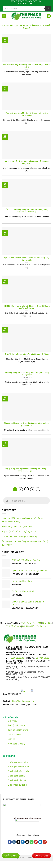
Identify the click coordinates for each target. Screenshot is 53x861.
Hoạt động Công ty (16, 744)
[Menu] (4, 16)
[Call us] (28, 4)
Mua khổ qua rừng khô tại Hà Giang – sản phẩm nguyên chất (27, 114)
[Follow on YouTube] (45, 842)
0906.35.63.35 (17, 658)
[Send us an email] (26, 4)
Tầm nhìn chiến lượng (18, 730)
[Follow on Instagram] (14, 842)
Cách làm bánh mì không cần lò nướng (20, 536)
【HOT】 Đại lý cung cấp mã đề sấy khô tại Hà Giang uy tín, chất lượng (26, 307)
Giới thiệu (12, 721)
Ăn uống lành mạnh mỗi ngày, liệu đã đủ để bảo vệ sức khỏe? (25, 543)
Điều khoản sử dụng (17, 785)
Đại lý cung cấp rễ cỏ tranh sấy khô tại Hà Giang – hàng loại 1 (26, 162)
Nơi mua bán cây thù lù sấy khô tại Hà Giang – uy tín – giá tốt (26, 66)
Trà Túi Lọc (42, 626)
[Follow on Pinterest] (31, 4)
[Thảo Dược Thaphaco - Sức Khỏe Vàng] (26, 16)
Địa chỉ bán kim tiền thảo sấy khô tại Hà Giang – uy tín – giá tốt (26, 259)
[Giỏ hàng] (49, 16)
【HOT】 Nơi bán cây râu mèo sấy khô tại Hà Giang (26, 354)
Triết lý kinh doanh (16, 725)
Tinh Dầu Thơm (13, 626)
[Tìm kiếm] (48, 8)
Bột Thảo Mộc (28, 626)
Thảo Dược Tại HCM (31, 623)
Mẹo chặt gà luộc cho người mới (17, 526)
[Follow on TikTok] (21, 4)
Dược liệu (47, 623)
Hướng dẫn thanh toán (18, 767)
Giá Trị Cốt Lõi (14, 734)
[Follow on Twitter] (23, 4)
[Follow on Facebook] (18, 4)
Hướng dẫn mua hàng (17, 762)
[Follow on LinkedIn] (33, 4)
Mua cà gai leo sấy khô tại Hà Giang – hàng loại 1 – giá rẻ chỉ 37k (26, 424)
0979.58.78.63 (42, 658)
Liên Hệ (11, 739)
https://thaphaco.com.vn (23, 701)
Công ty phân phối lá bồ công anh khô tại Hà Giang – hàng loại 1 (26, 374)
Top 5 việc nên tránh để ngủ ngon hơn (19, 531)
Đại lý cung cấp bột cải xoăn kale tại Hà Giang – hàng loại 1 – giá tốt (27, 470)
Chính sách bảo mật (16, 780)
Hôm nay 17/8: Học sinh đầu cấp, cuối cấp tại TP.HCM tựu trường (22, 520)
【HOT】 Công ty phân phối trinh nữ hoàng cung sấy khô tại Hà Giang (26, 211)
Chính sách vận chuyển (18, 771)
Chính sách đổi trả (16, 776)
